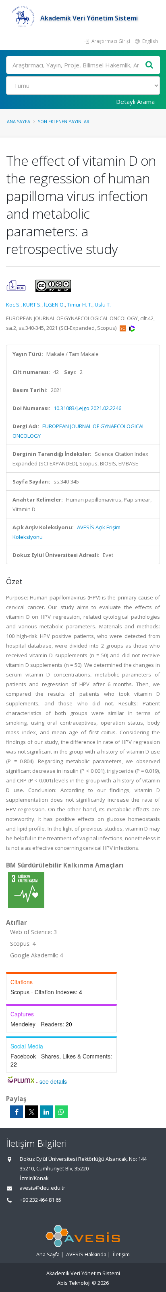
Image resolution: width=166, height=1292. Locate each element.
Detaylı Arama (135, 102)
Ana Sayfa (18, 121)
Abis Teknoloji (74, 1283)
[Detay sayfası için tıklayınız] (26, 889)
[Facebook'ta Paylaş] (16, 1111)
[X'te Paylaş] (31, 1111)
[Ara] (149, 65)
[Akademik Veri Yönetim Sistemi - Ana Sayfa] (23, 18)
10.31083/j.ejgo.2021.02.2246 (87, 408)
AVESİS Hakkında (86, 1254)
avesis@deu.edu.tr (42, 1187)
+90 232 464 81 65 (40, 1200)
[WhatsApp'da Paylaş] (61, 1111)
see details (53, 1081)
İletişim (121, 1254)
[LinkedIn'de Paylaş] (46, 1111)
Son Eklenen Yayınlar (63, 121)
